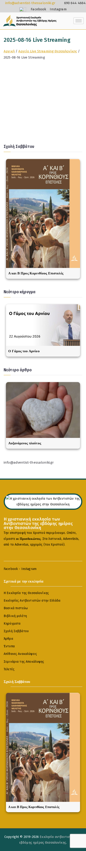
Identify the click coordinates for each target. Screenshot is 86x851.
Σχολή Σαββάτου (16, 631)
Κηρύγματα (12, 624)
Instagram (28, 569)
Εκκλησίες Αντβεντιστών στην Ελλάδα (32, 601)
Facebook (11, 569)
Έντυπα (9, 646)
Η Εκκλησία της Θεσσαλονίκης (26, 593)
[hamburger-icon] (78, 20)
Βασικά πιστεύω (16, 608)
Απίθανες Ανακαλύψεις (20, 654)
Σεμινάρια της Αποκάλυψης (24, 662)
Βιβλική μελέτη (15, 616)
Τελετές (9, 669)
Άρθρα (8, 639)
